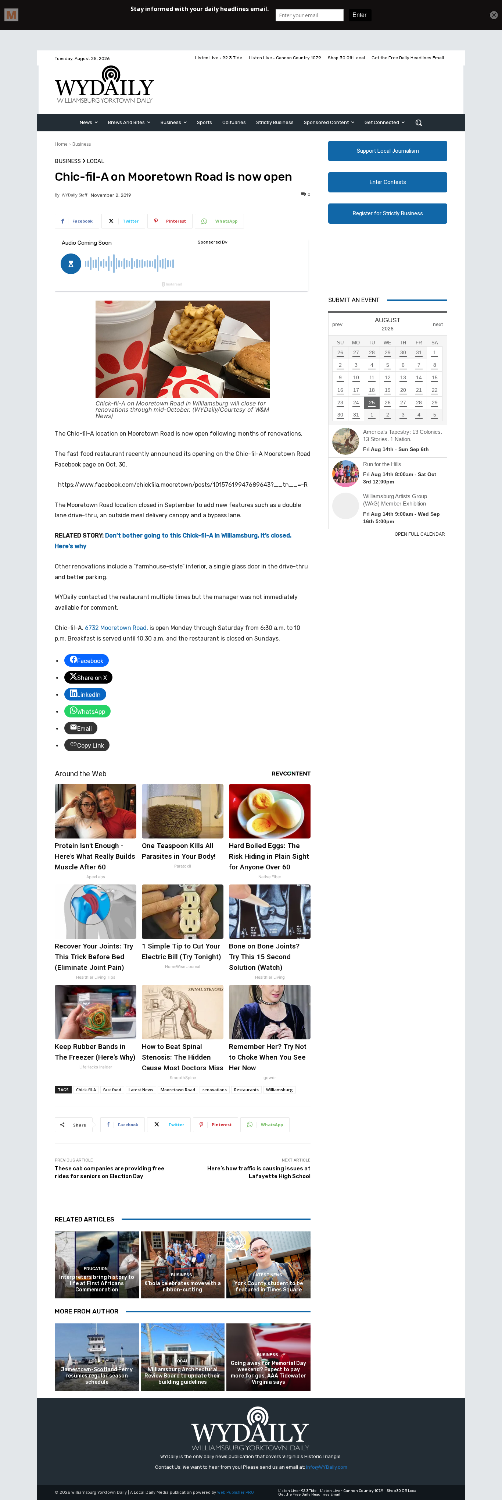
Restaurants (246, 1089)
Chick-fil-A (86, 1089)
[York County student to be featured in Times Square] (268, 1265)
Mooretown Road (178, 1089)
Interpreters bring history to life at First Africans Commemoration (96, 1283)
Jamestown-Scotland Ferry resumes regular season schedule (97, 1375)
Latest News (141, 1089)
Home (61, 144)
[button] (418, 122)
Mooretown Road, (116, 627)
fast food (112, 1089)
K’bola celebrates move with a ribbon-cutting (182, 1286)
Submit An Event (354, 300)
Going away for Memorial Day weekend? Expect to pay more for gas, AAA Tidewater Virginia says (268, 1372)
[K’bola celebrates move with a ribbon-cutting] (183, 1265)
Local (95, 161)
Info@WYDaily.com (326, 1467)
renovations (214, 1089)
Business (81, 144)
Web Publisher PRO (235, 1492)
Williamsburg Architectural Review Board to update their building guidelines (182, 1375)
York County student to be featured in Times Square (268, 1286)
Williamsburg (279, 1089)
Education (96, 1269)
